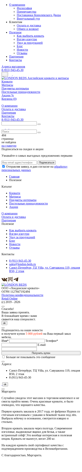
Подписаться (46, 162)
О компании (17, 4)
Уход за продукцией (30, 42)
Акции (13, 207)
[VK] (5, 281)
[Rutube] (11, 281)
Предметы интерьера (15, 88)
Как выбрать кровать (30, 35)
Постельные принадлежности (21, 92)
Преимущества (26, 11)
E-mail (42, 344)
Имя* (5, 340)
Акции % (8, 95)
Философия (24, 8)
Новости (22, 49)
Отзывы (22, 53)
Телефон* (51, 340)
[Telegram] (16, 281)
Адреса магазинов (13, 66)
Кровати (7, 81)
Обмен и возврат (28, 29)
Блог (20, 46)
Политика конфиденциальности (22, 295)
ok (4, 323)
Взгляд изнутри (27, 39)
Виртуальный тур (28, 18)
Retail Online (10, 298)
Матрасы (7, 85)
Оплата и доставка (29, 25)
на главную (9, 145)
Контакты (15, 60)
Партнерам (16, 56)
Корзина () (9, 98)
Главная (14, 176)
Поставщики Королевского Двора (39, 15)
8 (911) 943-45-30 (12, 70)
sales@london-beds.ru (22, 264)
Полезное (15, 32)
